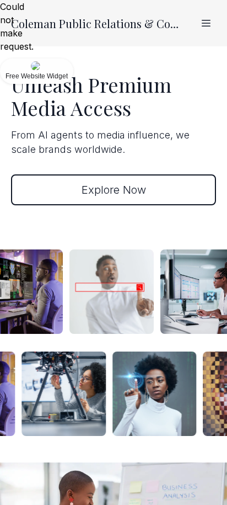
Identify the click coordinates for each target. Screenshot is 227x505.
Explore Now (114, 189)
